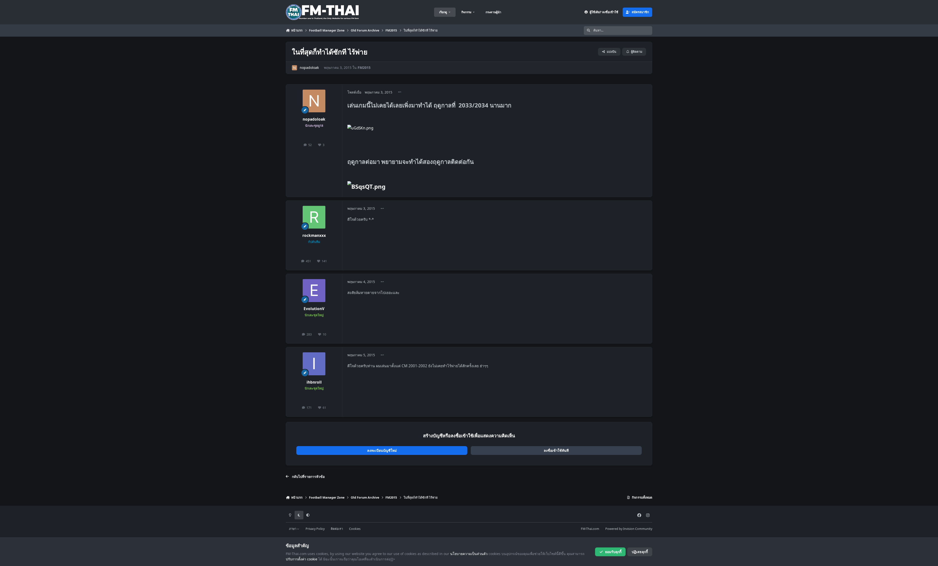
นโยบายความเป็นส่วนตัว (469, 553)
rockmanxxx (314, 235)
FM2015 (364, 67)
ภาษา (293, 529)
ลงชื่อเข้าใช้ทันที (556, 450)
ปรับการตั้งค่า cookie (301, 559)
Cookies (355, 529)
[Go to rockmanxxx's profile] (314, 217)
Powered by (628, 529)
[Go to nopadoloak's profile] (294, 67)
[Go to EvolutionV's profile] (314, 290)
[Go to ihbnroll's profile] (314, 363)
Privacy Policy (315, 529)
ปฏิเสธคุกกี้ (640, 551)
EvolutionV (314, 308)
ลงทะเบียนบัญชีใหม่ (382, 450)
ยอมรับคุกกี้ (613, 551)
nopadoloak (309, 67)
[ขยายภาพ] (360, 128)
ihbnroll (314, 382)
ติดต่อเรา (337, 529)
